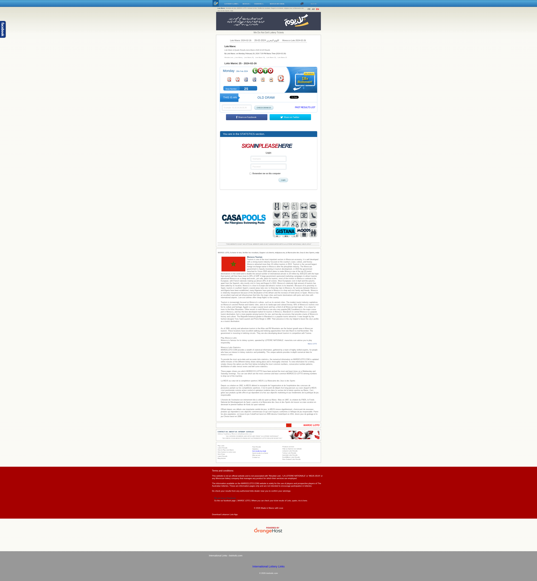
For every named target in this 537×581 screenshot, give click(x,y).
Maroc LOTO (312, 344)
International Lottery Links (268, 566)
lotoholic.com (235, 555)
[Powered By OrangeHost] (268, 533)
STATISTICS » (260, 4)
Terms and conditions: (223, 471)
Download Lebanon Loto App (225, 514)
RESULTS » (247, 4)
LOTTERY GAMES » (232, 4)
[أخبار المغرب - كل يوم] (268, 29)
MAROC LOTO (244, 501)
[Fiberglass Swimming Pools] (244, 238)
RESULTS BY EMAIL (277, 4)
